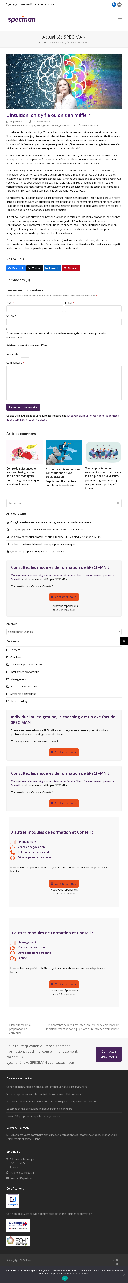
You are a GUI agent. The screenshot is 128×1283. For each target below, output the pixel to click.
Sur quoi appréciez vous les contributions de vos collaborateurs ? (63, 472)
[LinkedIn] (114, 4)
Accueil (42, 42)
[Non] (124, 1274)
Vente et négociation (40, 575)
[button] (120, 19)
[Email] (119, 4)
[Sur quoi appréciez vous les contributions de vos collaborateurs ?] (64, 452)
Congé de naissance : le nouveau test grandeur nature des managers (21, 472)
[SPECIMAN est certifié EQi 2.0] (18, 1245)
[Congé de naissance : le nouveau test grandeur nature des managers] (24, 452)
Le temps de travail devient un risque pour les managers (43, 544)
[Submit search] (118, 503)
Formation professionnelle (26, 664)
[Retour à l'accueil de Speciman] (117, 1260)
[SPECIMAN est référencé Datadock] (12, 1206)
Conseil (15, 579)
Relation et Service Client (68, 575)
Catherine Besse (41, 121)
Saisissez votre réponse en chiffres (26, 345)
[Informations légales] (117, 1263)
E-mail (69, 302)
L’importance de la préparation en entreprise (18, 1029)
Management (44, 125)
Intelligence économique (22, 125)
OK (64, 1278)
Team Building (18, 701)
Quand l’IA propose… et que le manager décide (37, 551)
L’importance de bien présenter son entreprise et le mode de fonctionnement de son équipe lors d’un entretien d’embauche (79, 1027)
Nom (10, 302)
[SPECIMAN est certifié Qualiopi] (18, 1230)
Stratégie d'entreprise (63, 125)
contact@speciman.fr (44, 4)
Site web (11, 316)
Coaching (15, 657)
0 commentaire (90, 125)
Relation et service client (33, 852)
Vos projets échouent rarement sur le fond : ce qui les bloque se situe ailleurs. (103, 472)
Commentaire (15, 362)
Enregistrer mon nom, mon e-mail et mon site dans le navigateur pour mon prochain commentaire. (56, 335)
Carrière (15, 650)
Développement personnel (99, 575)
